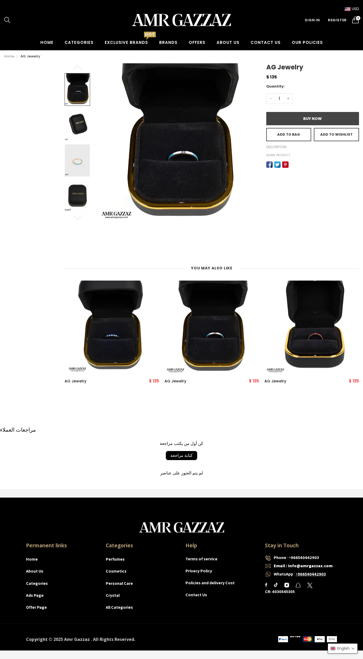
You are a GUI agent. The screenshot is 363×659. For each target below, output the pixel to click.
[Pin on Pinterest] (285, 164)
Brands (168, 42)
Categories (79, 42)
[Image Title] (266, 585)
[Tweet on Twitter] (277, 164)
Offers (197, 42)
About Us (228, 42)
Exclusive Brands (126, 42)
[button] (342, 648)
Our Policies (307, 42)
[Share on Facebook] (269, 164)
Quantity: (275, 86)
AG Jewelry (75, 381)
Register (337, 20)
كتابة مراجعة (181, 455)
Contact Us (266, 42)
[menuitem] (47, 42)
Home (46, 42)
